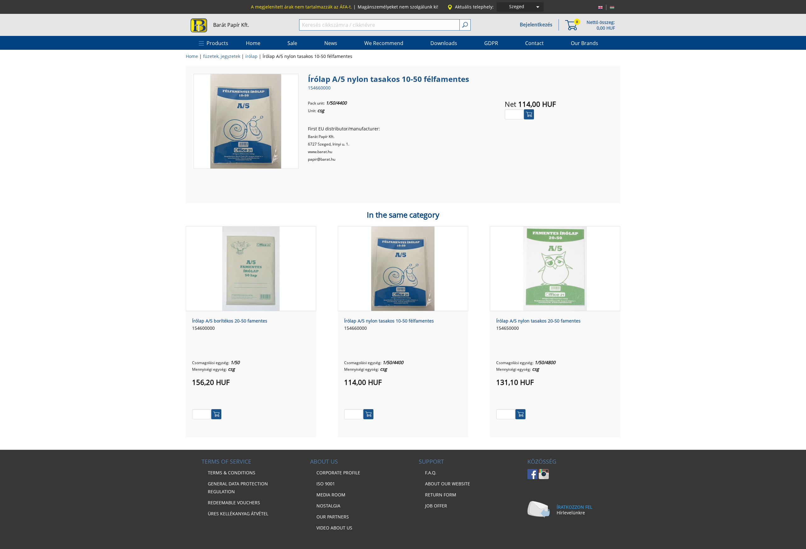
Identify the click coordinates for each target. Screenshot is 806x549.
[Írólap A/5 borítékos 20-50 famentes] (251, 268)
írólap (251, 56)
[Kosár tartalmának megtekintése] (571, 25)
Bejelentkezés (536, 25)
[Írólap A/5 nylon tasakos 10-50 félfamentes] (246, 120)
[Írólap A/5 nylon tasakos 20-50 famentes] (555, 268)
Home (192, 56)
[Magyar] (612, 6)
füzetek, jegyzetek (221, 56)
